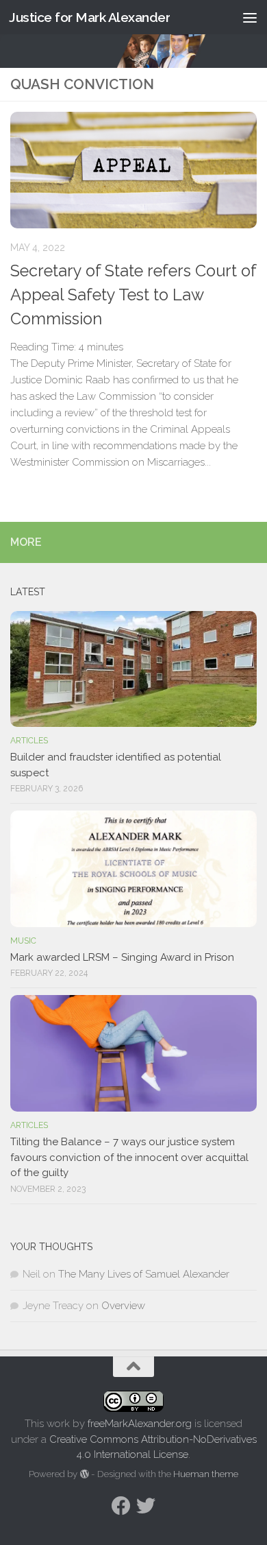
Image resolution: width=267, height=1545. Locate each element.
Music (23, 941)
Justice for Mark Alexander (89, 17)
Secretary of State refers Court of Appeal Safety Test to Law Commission (133, 295)
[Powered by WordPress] (83, 1474)
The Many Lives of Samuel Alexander (143, 1274)
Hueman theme (205, 1474)
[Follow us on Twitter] (145, 1506)
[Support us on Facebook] (121, 1506)
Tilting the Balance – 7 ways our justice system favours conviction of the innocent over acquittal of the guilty (129, 1157)
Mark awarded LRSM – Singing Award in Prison (122, 957)
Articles (29, 740)
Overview (123, 1306)
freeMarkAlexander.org (140, 1423)
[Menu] (250, 17)
